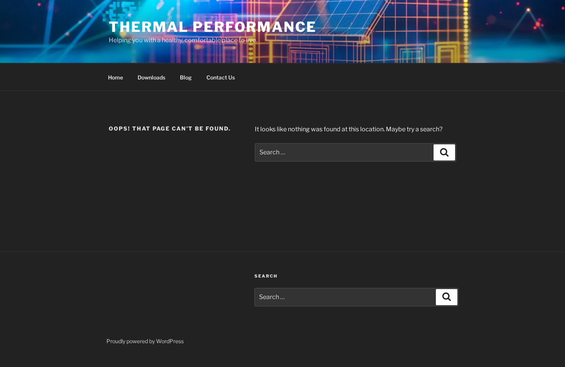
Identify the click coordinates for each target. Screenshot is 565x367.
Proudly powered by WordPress (145, 341)
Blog (186, 77)
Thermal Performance (213, 26)
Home (115, 77)
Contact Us (220, 77)
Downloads (151, 77)
